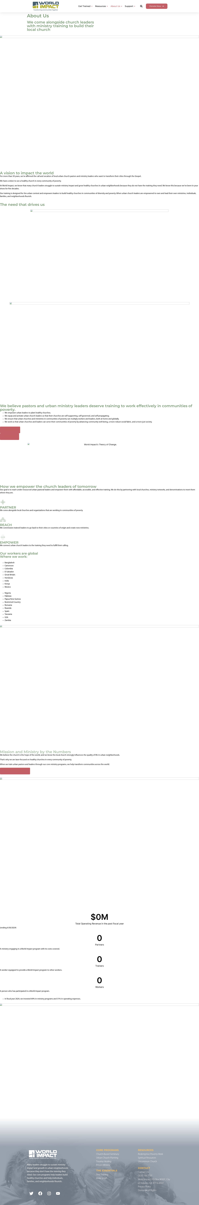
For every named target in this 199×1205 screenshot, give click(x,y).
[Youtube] (58, 1193)
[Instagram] (49, 1193)
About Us (115, 6)
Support (129, 6)
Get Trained (84, 6)
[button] (141, 6)
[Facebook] (40, 1193)
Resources (100, 6)
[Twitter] (31, 1193)
